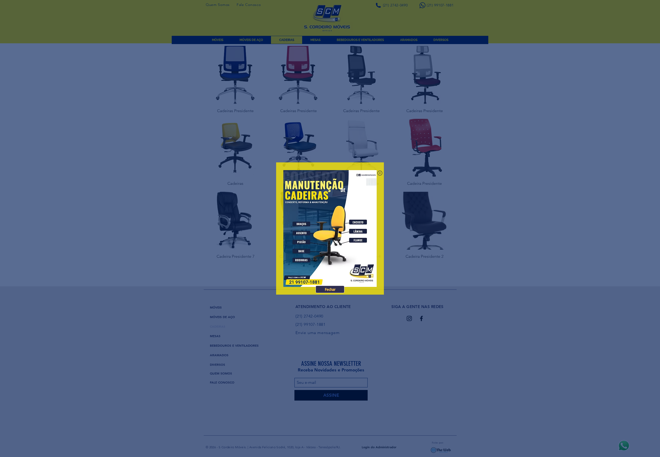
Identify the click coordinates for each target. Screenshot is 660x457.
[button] (330, 289)
